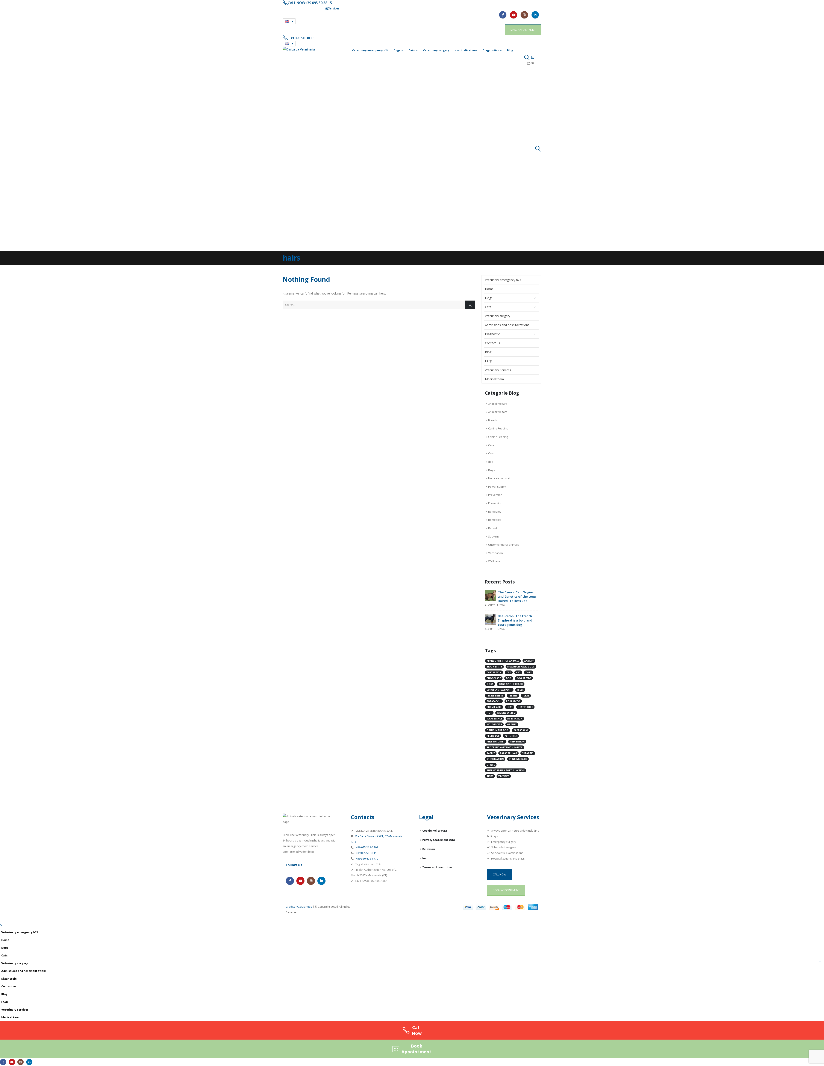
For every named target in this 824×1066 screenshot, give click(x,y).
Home (489, 289)
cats (529, 672)
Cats (412, 50)
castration (494, 672)
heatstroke (525, 707)
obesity (512, 724)
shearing (527, 753)
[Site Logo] (299, 49)
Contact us (293, 8)
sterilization (495, 759)
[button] (527, 57)
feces (520, 689)
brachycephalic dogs (521, 666)
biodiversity (494, 666)
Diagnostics (491, 50)
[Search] (470, 305)
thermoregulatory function (505, 770)
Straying (493, 536)
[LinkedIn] (535, 14)
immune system (506, 712)
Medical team (314, 8)
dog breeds (524, 678)
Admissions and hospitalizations (507, 325)
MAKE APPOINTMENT (523, 30)
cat (508, 672)
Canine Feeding (498, 428)
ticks (490, 776)
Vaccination (495, 553)
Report (492, 528)
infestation (514, 718)
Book (416, 1049)
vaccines (503, 776)
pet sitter (510, 735)
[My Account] (532, 57)
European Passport (499, 689)
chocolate (494, 678)
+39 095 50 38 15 (366, 853)
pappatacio (520, 730)
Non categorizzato (500, 478)
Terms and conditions (437, 867)
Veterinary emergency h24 (370, 50)
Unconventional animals (503, 545)
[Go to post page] (490, 595)
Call (417, 1030)
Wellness (494, 561)
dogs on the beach (510, 684)
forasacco (513, 701)
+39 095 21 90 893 (366, 847)
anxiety (529, 660)
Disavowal (429, 849)
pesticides (493, 735)
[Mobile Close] (1, 925)
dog (490, 462)
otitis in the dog (497, 730)
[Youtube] (513, 14)
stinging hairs (518, 759)
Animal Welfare (497, 404)
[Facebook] (502, 14)
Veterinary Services (498, 370)
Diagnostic (492, 334)
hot (489, 712)
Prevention (495, 495)
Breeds (493, 420)
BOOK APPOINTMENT (506, 890)
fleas (526, 695)
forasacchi (494, 701)
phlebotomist (496, 741)
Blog (510, 50)
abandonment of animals (503, 660)
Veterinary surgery (436, 50)
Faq (344, 8)
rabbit (491, 753)
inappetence (494, 718)
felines (513, 695)
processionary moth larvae (505, 747)
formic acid (494, 707)
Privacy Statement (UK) (438, 840)
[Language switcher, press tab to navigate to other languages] (289, 21)
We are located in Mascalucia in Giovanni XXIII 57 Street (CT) (377, 3)
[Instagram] (524, 14)
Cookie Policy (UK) (434, 830)
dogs (490, 684)
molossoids (494, 724)
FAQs (488, 361)
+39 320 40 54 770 (366, 858)
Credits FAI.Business (299, 907)
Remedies (494, 511)
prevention (517, 741)
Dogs (397, 50)
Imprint (427, 858)
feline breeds (495, 695)
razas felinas (508, 753)
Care (491, 445)
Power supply (497, 487)
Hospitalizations (465, 50)
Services (333, 8)
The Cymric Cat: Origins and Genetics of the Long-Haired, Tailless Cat (517, 596)
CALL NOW (499, 874)
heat (510, 707)
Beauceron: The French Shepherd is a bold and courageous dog (515, 620)
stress (491, 764)
